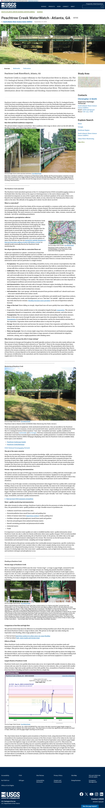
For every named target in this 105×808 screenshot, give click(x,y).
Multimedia (16, 68)
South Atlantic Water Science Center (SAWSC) (18, 12)
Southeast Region (83, 130)
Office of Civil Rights (7, 785)
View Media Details (37, 173)
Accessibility (5, 775)
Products (52, 6)
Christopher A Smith (87, 99)
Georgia (80, 127)
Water (80, 123)
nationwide (22, 433)
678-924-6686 (88, 111)
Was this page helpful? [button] (90, 806)
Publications (27, 68)
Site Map (74, 775)
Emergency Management (93, 781)
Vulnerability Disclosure (40, 781)
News (59, 6)
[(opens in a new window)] (81, 794)
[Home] (8, 8)
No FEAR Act (5, 780)
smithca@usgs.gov (88, 110)
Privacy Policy (58, 775)
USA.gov (21, 780)
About (73, 6)
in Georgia (33, 433)
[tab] (7, 68)
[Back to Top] (99, 802)
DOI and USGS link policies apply (94, 776)
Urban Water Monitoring (86, 138)
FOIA (20, 775)
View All (80, 142)
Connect (65, 6)
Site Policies (40, 775)
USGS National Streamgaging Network (17, 448)
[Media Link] (40, 151)
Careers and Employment (58, 781)
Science (43, 6)
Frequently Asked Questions (94, 4)
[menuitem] (43, 5)
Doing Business (76, 780)
